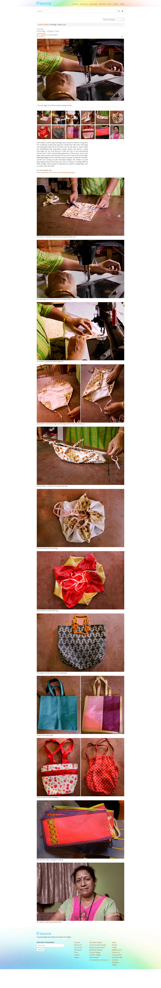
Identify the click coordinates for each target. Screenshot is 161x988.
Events (114, 947)
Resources (83, 4)
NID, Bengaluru (41, 36)
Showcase (102, 4)
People (114, 945)
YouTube (115, 960)
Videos (122, 4)
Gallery (115, 4)
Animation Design (95, 942)
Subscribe (40, 950)
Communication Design (97, 945)
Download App (117, 957)
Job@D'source (117, 950)
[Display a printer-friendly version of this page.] (122, 36)
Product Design (94, 952)
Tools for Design (95, 955)
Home (40, 25)
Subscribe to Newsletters (46, 942)
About (114, 942)
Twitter (114, 965)
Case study (93, 4)
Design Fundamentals (97, 947)
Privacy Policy (116, 955)
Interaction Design (95, 950)
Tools (109, 4)
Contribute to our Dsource (98, 960)
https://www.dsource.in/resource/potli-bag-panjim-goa (56, 172)
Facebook (115, 962)
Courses (75, 4)
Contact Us (116, 952)
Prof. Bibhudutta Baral (44, 35)
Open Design (93, 957)
